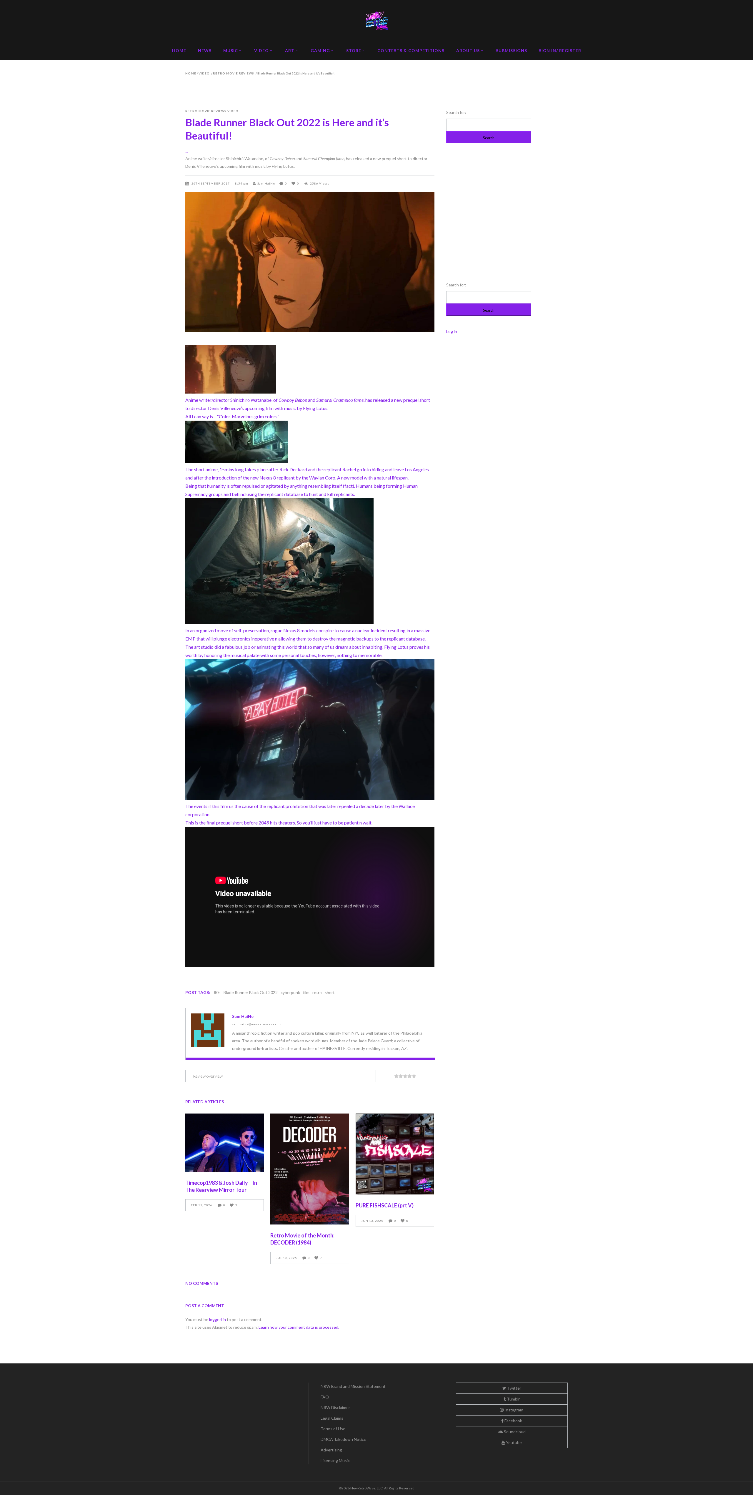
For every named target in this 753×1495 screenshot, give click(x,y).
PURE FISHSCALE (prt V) (385, 1205)
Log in (451, 331)
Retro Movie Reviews (233, 73)
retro (317, 992)
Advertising (331, 1449)
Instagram (513, 1409)
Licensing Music (335, 1460)
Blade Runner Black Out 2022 (251, 992)
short (330, 992)
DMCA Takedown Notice (343, 1439)
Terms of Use (333, 1428)
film (306, 992)
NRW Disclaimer (335, 1407)
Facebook (513, 1420)
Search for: (456, 112)
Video (204, 73)
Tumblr (513, 1398)
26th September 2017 (211, 183)
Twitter (513, 1388)
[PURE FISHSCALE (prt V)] (395, 1154)
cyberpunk (290, 992)
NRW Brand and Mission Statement (353, 1386)
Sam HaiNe (266, 183)
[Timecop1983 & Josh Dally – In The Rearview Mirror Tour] (224, 1143)
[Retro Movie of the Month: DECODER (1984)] (309, 1169)
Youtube (513, 1442)
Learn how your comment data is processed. (299, 1327)
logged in (217, 1319)
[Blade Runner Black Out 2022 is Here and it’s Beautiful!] (207, 1030)
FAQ (325, 1396)
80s (217, 992)
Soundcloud (514, 1431)
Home (190, 73)
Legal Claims (332, 1418)
